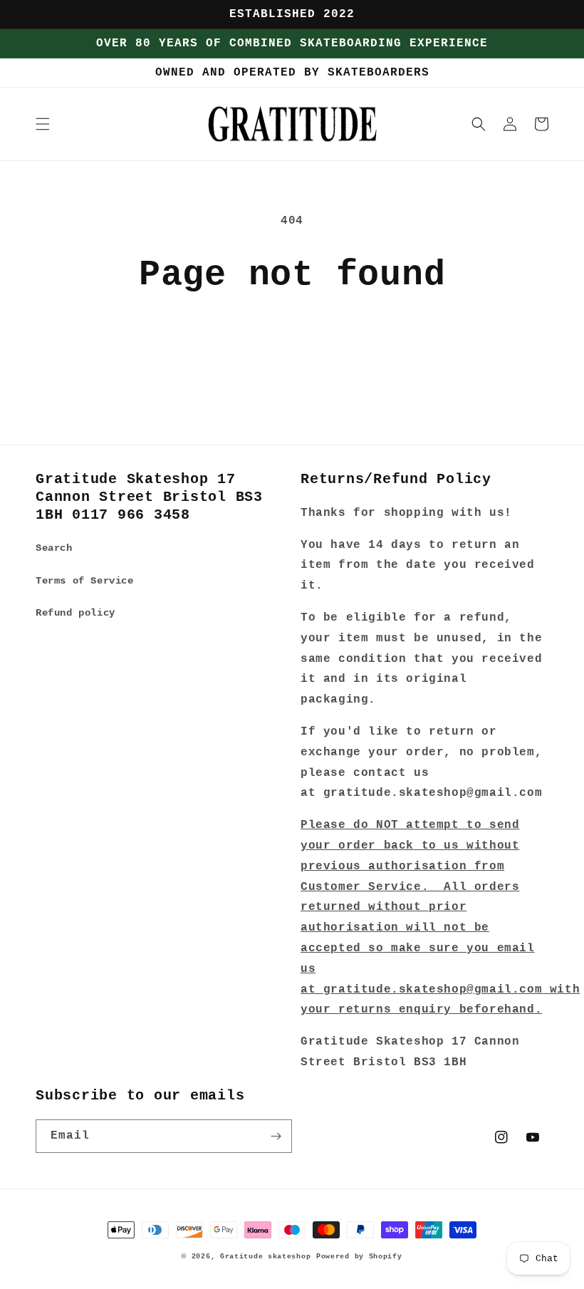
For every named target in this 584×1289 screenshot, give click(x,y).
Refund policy (75, 612)
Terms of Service (85, 580)
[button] (42, 124)
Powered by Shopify (359, 1256)
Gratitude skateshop (265, 1256)
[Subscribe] (275, 1136)
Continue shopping (292, 342)
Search (54, 548)
